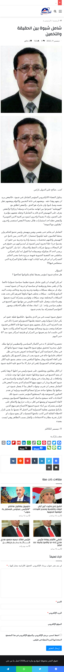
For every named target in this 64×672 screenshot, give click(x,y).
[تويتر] (49, 461)
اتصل (17, 660)
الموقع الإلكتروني (55, 624)
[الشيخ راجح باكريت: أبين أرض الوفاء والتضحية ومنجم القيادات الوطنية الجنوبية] (47, 495)
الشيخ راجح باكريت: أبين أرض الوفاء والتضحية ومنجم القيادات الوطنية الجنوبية (47, 509)
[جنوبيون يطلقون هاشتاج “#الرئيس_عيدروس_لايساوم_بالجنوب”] (15, 495)
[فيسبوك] (56, 461)
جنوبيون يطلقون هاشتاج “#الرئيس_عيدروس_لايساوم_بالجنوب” (16, 509)
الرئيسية (56, 20)
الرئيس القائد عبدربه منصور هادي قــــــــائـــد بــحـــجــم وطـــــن (15, 541)
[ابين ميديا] (46, 11)
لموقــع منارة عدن (32, 660)
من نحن (9, 660)
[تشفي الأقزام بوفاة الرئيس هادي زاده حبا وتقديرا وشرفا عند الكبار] (47, 528)
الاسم (59, 601)
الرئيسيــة (47, 20)
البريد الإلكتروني (54, 613)
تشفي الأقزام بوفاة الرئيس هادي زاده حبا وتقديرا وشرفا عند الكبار (47, 542)
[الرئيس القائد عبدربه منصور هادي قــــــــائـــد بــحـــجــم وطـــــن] (15, 528)
